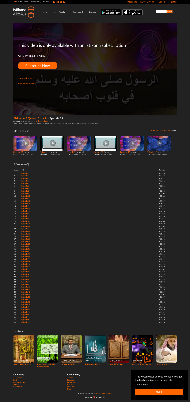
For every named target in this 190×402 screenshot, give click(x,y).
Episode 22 (25, 226)
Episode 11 (25, 198)
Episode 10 (25, 196)
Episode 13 (25, 203)
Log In (162, 1)
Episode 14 (25, 206)
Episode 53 (25, 304)
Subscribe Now (37, 65)
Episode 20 (25, 221)
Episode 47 (25, 289)
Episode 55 (25, 309)
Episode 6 (25, 186)
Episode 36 (25, 261)
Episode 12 (25, 201)
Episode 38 (25, 267)
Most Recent (77, 12)
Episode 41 (45, 152)
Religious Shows (42, 121)
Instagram (71, 382)
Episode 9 (25, 193)
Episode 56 (25, 312)
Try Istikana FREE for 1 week (139, 1)
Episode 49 (25, 294)
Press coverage (19, 382)
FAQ (15, 380)
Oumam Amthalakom (141, 364)
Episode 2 (25, 176)
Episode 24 (25, 231)
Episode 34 (25, 256)
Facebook (71, 380)
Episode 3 (25, 178)
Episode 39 (25, 269)
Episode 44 (25, 282)
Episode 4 (25, 181)
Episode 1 (25, 173)
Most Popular (59, 12)
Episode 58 (25, 317)
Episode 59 (25, 320)
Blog (69, 389)
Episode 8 (25, 191)
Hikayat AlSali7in (68, 364)
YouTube (70, 387)
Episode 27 (25, 239)
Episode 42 (152, 152)
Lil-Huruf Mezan (163, 364)
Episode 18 (25, 216)
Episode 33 (25, 254)
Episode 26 (25, 236)
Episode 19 (25, 219)
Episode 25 (25, 234)
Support (16, 384)
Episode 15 (25, 208)
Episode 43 (99, 152)
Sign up (173, 1)
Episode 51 (25, 299)
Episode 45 (25, 284)
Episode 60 (25, 322)
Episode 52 (72, 152)
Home (44, 12)
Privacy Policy (107, 393)
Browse (92, 12)
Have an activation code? (27, 78)
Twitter (70, 378)
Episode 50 (25, 297)
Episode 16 (25, 211)
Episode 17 (25, 214)
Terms (97, 393)
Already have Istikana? (26, 83)
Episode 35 (25, 259)
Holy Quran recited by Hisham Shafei (46, 365)
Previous (154, 130)
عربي (15, 1)
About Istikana (18, 378)
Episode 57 (25, 314)
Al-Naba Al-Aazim (92, 364)
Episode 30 (25, 246)
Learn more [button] (142, 384)
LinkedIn (70, 384)
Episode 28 (25, 241)
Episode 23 (25, 229)
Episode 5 (25, 183)
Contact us (17, 387)
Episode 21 (25, 224)
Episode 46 (125, 152)
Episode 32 (25, 251)
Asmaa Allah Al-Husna (23, 364)
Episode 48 (25, 292)
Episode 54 (25, 307)
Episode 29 (25, 244)
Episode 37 (25, 264)
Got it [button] (159, 392)
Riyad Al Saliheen (116, 364)
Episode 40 (25, 272)
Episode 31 (18, 152)
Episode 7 (25, 188)
